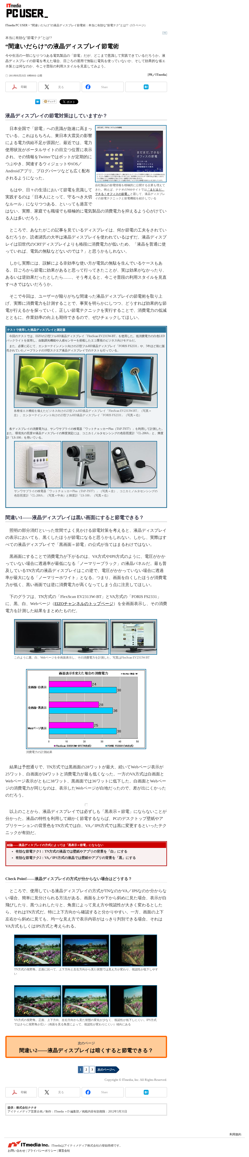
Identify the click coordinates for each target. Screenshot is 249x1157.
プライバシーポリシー (41, 1150)
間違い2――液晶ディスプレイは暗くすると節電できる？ (86, 1050)
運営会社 (64, 1150)
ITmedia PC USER (26, 9)
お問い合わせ (16, 1150)
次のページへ (106, 1069)
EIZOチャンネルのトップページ (83, 603)
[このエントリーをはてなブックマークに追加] (37, 101)
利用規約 (235, 1134)
